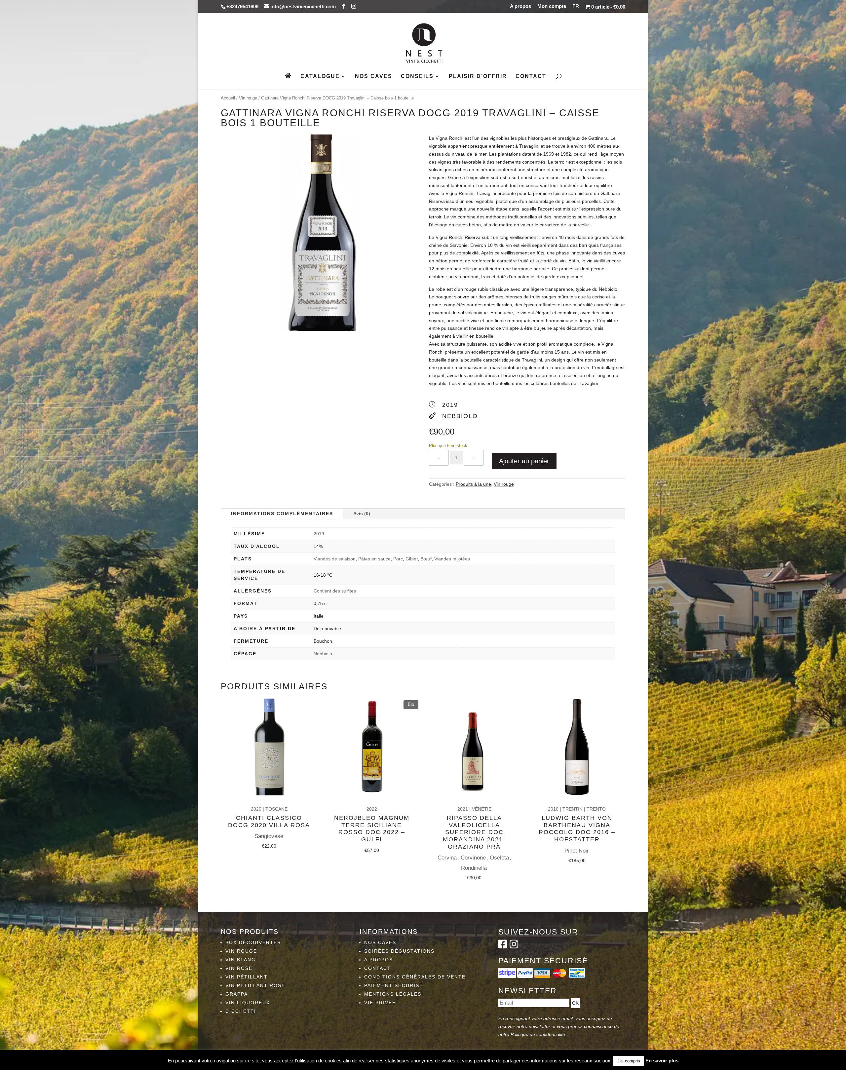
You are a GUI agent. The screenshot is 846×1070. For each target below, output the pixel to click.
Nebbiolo (323, 653)
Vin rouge (248, 98)
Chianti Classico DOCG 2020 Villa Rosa (269, 821)
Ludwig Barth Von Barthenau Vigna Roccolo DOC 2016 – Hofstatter (577, 829)
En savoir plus (661, 1060)
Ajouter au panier (524, 461)
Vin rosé (238, 968)
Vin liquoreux (247, 1002)
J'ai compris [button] (628, 1060)
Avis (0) (361, 513)
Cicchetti (240, 1011)
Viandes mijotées (452, 558)
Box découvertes (253, 942)
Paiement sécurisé (393, 985)
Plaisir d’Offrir (478, 76)
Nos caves (373, 76)
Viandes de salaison (335, 558)
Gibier (411, 558)
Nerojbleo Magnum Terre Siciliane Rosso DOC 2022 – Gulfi (371, 829)
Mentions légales (392, 994)
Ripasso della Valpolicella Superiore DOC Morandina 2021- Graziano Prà (474, 832)
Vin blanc (240, 959)
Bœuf (426, 558)
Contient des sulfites (335, 590)
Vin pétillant (246, 976)
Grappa (236, 994)
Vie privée (380, 1002)
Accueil (228, 98)
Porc (398, 558)
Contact (531, 76)
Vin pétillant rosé (255, 985)
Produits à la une (473, 484)
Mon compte (551, 6)
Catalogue (320, 76)
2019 (319, 533)
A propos (520, 6)
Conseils (417, 76)
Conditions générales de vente (415, 976)
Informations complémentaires (282, 513)
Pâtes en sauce (374, 558)
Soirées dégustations (399, 951)
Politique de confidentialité (538, 1034)
